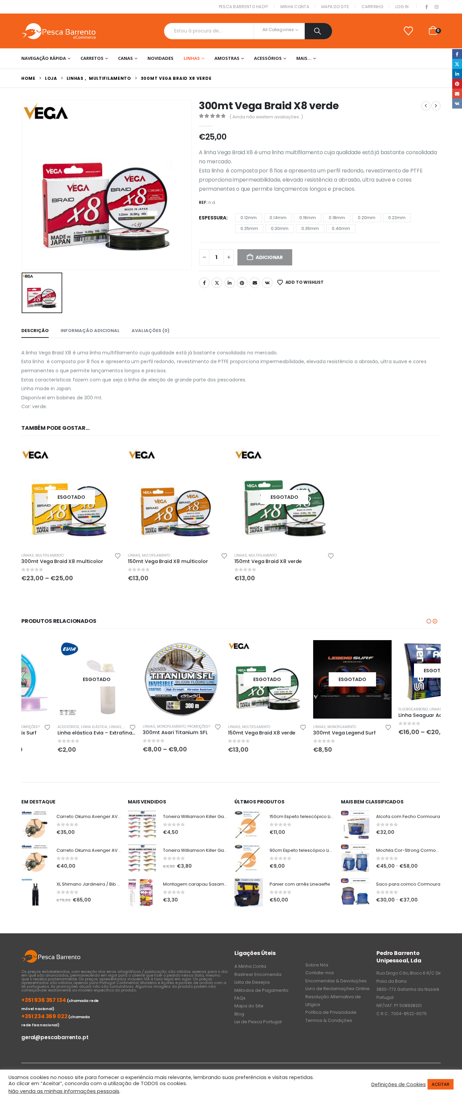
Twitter (216, 282)
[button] (429, 621)
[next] (436, 106)
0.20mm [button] (366, 217)
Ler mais (89, 651)
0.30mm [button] (279, 228)
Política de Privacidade (330, 1012)
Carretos (91, 58)
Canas (125, 58)
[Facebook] (426, 7)
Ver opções (110, 458)
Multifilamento (50, 555)
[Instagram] (436, 7)
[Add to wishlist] (117, 555)
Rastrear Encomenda (257, 974)
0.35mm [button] (310, 228)
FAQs (240, 998)
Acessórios (268, 58)
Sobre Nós (316, 965)
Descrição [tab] (35, 330)
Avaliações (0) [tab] (150, 330)
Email (254, 282)
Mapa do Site (335, 6)
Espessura (212, 217)
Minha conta (294, 6)
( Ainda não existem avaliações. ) (266, 117)
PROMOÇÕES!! (162, 726)
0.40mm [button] (341, 228)
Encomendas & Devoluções (336, 981)
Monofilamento (135, 726)
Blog (239, 1014)
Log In (402, 6)
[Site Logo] (58, 31)
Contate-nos (319, 972)
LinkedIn (229, 282)
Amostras (226, 58)
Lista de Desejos (252, 982)
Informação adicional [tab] (90, 330)
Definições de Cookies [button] (398, 1084)
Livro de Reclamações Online (337, 988)
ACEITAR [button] (440, 1084)
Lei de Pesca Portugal (258, 1022)
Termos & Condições (328, 1020)
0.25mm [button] (249, 228)
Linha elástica (58, 726)
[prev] (426, 106)
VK (267, 282)
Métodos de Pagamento (261, 990)
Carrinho (372, 6)
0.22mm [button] (397, 217)
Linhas (192, 58)
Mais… (303, 58)
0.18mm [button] (337, 217)
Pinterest (242, 282)
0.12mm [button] (248, 217)
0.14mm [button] (278, 217)
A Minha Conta (250, 966)
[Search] (318, 31)
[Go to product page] (178, 497)
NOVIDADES (160, 58)
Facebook (204, 282)
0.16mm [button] (307, 217)
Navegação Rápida (43, 58)
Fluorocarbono (377, 709)
